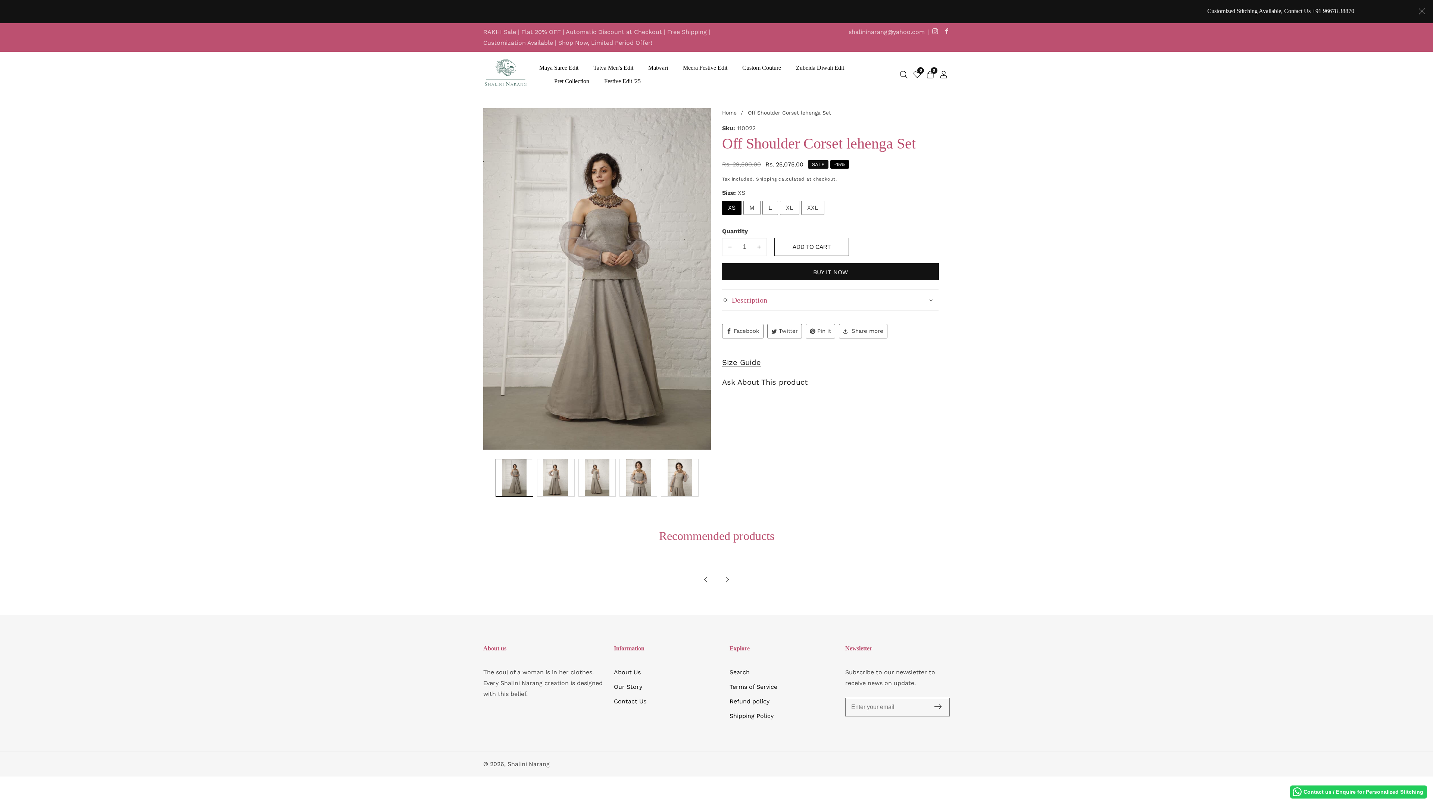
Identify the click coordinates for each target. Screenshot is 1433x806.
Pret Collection (571, 81)
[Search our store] (904, 74)
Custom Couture (761, 68)
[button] (705, 579)
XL (789, 207)
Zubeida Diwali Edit (820, 68)
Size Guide (741, 362)
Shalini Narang (529, 764)
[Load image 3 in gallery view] (597, 478)
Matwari (658, 68)
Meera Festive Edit (705, 68)
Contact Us (630, 701)
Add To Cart (812, 247)
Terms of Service (753, 686)
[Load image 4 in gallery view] (638, 478)
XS (732, 207)
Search (740, 672)
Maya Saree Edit (558, 68)
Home (729, 113)
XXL (812, 207)
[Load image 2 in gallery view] (556, 478)
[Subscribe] (938, 706)
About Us (627, 672)
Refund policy (749, 701)
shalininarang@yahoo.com (887, 31)
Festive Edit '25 (622, 81)
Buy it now (830, 272)
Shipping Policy (752, 715)
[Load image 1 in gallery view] (514, 478)
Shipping (766, 179)
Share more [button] (867, 331)
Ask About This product (765, 382)
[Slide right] (705, 477)
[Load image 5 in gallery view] (680, 478)
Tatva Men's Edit (613, 68)
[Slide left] (488, 477)
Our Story (628, 686)
